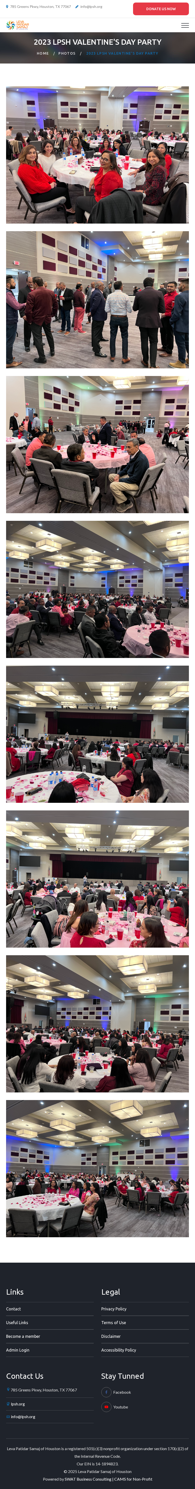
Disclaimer (111, 1336)
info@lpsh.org (91, 6)
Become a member (23, 1336)
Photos (66, 53)
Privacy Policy (113, 1309)
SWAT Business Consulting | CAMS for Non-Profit (108, 1479)
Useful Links (17, 1322)
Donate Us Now (161, 9)
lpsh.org (18, 1403)
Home (43, 53)
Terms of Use (113, 1322)
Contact (13, 1309)
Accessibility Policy (118, 1350)
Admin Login (17, 1350)
